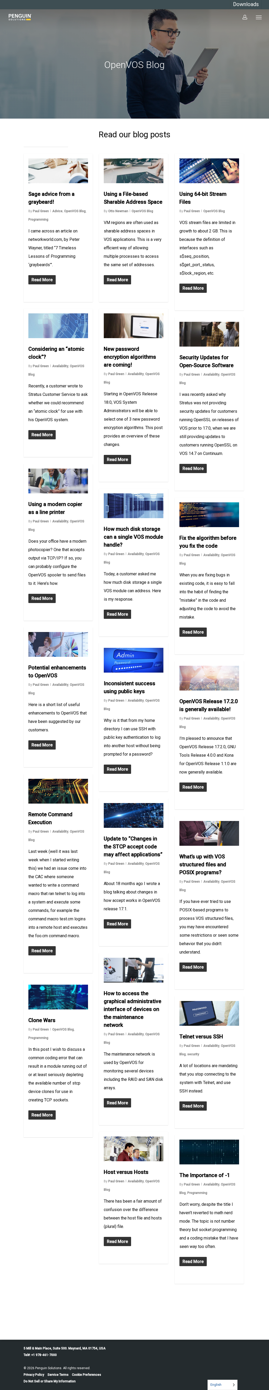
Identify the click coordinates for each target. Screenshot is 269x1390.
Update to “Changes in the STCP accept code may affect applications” (133, 846)
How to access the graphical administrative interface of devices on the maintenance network (132, 1009)
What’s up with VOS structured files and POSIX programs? (202, 864)
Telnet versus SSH (201, 1036)
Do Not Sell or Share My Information (50, 1381)
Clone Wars (41, 1020)
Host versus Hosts (126, 1172)
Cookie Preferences (86, 1375)
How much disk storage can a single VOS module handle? (133, 537)
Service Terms (58, 1375)
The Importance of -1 (204, 1175)
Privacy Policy (34, 1375)
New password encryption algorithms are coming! (130, 357)
